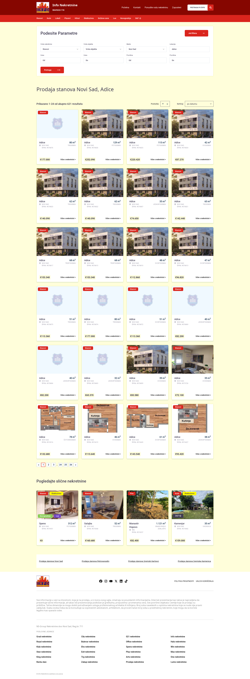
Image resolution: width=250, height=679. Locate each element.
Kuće (49, 18)
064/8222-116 (58, 10)
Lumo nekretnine (179, 662)
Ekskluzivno (89, 18)
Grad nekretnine (44, 636)
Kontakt (136, 7)
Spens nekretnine (134, 647)
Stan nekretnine (43, 652)
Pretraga (47, 70)
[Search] (211, 8)
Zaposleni (176, 7)
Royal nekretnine (44, 641)
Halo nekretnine (178, 641)
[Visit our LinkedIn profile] (121, 581)
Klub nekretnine (43, 647)
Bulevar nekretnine (90, 641)
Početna (125, 7)
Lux (114, 18)
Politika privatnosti (184, 581)
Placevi (67, 18)
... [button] (57, 464)
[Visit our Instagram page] (105, 581)
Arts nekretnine (133, 657)
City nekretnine (88, 636)
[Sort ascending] (163, 104)
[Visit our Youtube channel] (111, 581)
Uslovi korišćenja (205, 581)
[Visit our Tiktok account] (126, 581)
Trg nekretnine (88, 657)
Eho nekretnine (88, 647)
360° (137, 18)
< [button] (38, 464)
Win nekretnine (178, 647)
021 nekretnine (133, 636)
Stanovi (39, 18)
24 (60, 464)
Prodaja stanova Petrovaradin (95, 561)
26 (71, 464)
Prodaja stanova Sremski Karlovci (143, 561)
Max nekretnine (178, 652)
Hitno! (77, 18)
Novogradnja (125, 18)
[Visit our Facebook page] (100, 581)
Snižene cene (103, 18)
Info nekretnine (178, 636)
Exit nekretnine (88, 652)
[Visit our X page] (116, 581)
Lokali (57, 18)
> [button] (75, 464)
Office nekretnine (134, 641)
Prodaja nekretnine (135, 662)
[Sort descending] (167, 104)
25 (65, 464)
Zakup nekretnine (89, 662)
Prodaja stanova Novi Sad (51, 561)
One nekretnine (178, 657)
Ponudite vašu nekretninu (156, 7)
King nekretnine (43, 657)
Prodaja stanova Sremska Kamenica (194, 561)
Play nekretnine (133, 652)
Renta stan (41, 662)
